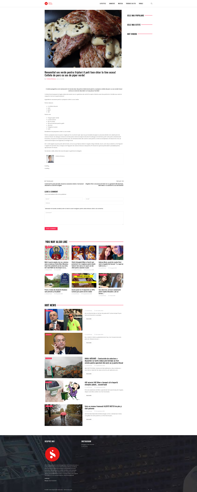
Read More (88, 319)
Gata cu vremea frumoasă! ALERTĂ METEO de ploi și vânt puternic (103, 407)
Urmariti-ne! (84, 448)
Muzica (120, 3)
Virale (141, 3)
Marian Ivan (49, 270)
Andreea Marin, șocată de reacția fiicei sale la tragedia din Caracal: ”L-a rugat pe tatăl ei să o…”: (111, 264)
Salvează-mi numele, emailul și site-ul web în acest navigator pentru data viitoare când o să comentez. (74, 208)
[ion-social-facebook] (148, 490)
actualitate (48, 334)
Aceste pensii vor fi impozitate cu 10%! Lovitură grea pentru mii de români (83, 291)
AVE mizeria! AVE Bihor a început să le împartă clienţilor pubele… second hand (101, 383)
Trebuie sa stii (131, 3)
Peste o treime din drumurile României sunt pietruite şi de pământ (56, 291)
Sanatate (112, 3)
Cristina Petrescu (51, 79)
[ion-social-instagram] (151, 490)
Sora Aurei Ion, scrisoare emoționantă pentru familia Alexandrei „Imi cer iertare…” (110, 291)
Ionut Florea (103, 268)
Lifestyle (103, 3)
